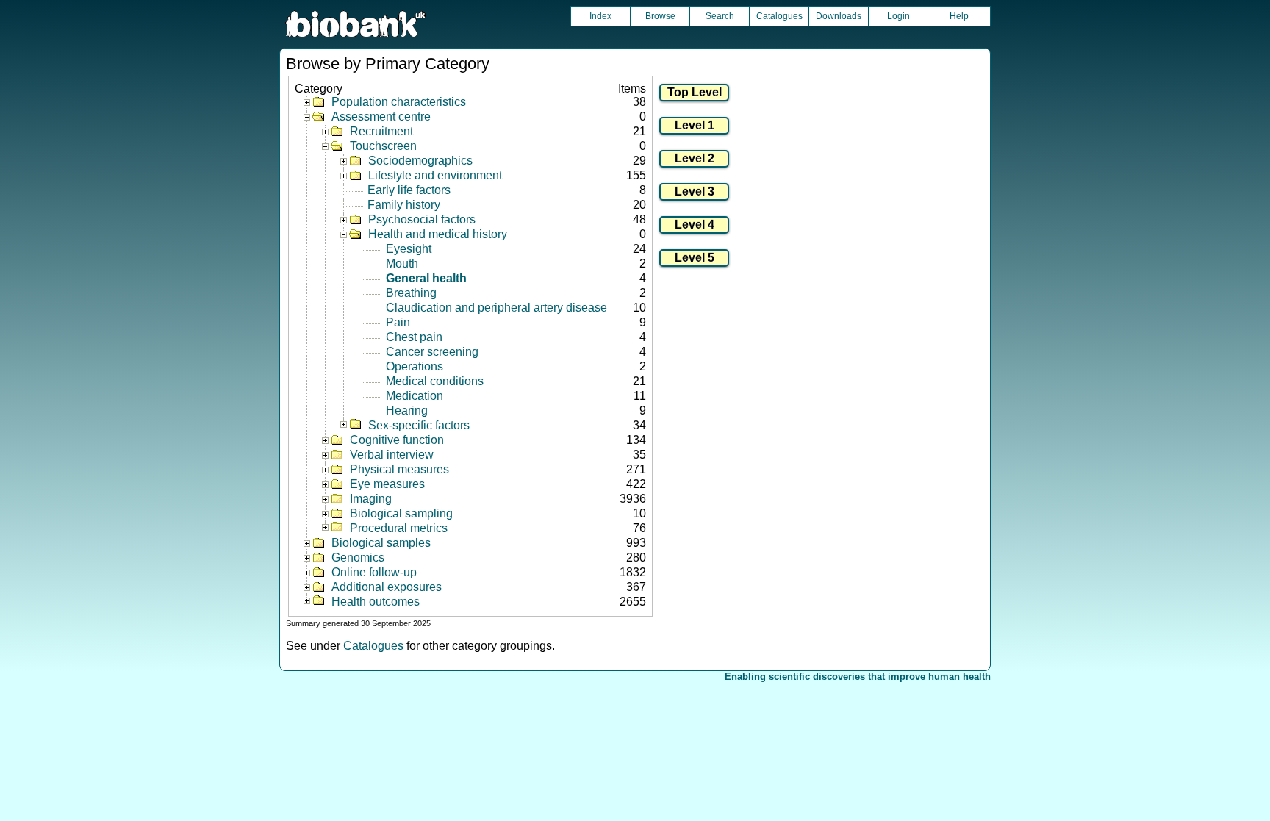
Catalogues (779, 16)
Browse (660, 16)
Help (959, 16)
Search (720, 16)
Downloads (838, 16)
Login (898, 16)
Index (600, 16)
